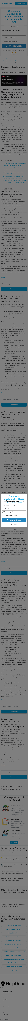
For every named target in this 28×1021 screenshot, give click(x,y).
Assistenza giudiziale (9, 512)
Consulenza (7, 508)
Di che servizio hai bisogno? (9, 505)
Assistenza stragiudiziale (10, 515)
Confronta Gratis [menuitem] (14, 520)
